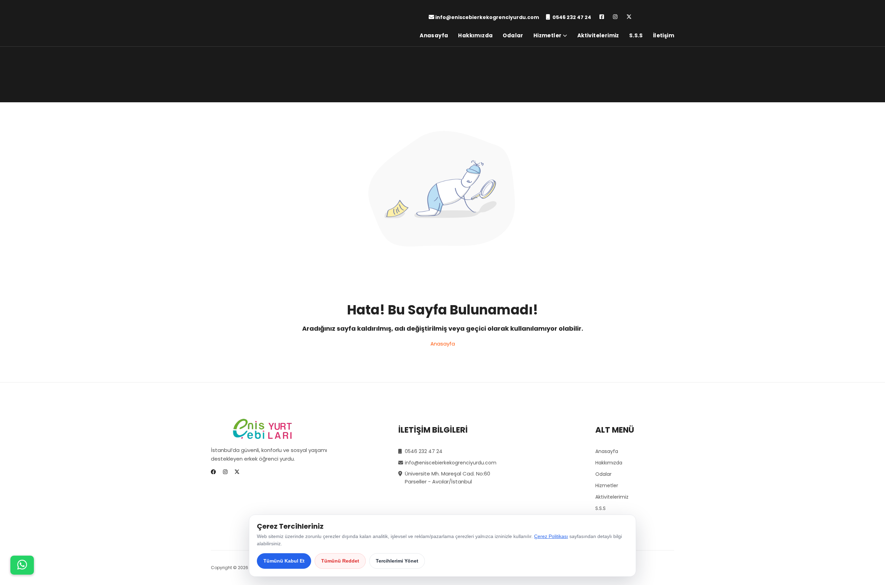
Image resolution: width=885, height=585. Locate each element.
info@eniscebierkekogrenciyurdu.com (487, 17)
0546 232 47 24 (571, 17)
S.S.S (636, 35)
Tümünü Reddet (340, 561)
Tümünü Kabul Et (284, 561)
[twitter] (629, 17)
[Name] (22, 565)
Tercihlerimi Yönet (397, 561)
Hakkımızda (475, 35)
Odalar (513, 35)
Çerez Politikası (551, 536)
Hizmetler (547, 35)
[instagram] (615, 17)
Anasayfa (434, 35)
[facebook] (602, 17)
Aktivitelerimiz (598, 35)
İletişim (663, 35)
